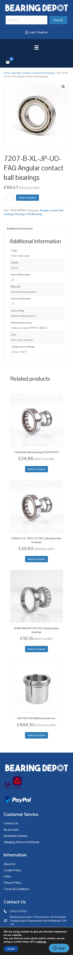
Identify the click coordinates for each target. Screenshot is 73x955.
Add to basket (27, 198)
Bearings (16, 73)
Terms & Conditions (16, 889)
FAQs (7, 876)
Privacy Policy (12, 883)
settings (41, 942)
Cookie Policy (12, 870)
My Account (11, 830)
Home (7, 73)
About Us (10, 864)
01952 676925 (18, 911)
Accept (10, 948)
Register (42, 32)
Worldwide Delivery (16, 836)
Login (31, 32)
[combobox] (26, 20)
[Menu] (36, 47)
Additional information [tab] (20, 228)
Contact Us (11, 823)
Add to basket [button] (36, 469)
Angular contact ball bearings (38, 73)
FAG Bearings (34, 214)
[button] (58, 20)
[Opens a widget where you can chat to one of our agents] (59, 948)
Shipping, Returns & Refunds (21, 842)
